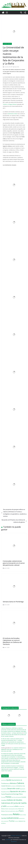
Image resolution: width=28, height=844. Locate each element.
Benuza (8, 783)
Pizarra (21, 811)
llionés (6, 808)
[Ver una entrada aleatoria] (25, 12)
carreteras (13, 786)
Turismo (16, 821)
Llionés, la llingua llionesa (10, 104)
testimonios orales (12, 113)
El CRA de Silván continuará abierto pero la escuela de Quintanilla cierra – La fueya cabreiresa (12, 740)
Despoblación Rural (5, 791)
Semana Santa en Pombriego (13, 602)
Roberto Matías (23, 814)
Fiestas (8, 797)
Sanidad (4, 818)
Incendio (23, 797)
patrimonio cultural (14, 811)
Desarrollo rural (13, 788)
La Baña (16, 806)
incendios (3, 800)
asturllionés (3, 780)
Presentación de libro (7, 814)
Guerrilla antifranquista (16, 797)
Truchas (11, 821)
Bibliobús (13, 783)
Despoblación (22, 788)
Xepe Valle (17, 66)
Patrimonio (7, 811)
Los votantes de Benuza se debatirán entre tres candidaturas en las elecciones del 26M (13, 749)
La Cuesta (20, 806)
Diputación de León (17, 791)
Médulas (3, 811)
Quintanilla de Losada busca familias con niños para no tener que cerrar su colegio (13, 743)
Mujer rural (20, 808)
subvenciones (13, 818)
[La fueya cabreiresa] (3, 12)
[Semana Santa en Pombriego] (14, 575)
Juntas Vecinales (10, 806)
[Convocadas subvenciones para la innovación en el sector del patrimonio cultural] (14, 534)
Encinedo (3, 797)
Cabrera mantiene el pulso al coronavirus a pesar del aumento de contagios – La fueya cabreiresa (12, 767)
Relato (16, 814)
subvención (6, 821)
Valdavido (20, 821)
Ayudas (9, 780)
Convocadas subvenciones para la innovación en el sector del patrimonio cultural (14, 563)
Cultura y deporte (7, 43)
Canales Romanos (6, 786)
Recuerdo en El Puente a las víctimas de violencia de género (13, 521)
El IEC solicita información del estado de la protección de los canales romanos (14, 734)
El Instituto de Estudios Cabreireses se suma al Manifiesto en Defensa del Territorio (12, 641)
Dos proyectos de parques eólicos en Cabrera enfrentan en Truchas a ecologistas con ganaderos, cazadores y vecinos (15, 513)
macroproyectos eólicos (13, 808)
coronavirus (19, 786)
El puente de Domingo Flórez (14, 794)
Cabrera (20, 783)
